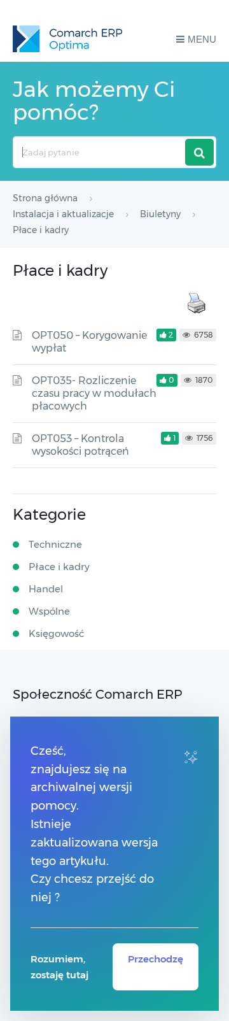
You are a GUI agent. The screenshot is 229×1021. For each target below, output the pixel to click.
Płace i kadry (59, 566)
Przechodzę (155, 959)
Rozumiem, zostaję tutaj (59, 967)
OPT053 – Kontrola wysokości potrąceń (80, 444)
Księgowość (56, 633)
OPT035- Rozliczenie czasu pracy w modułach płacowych (94, 393)
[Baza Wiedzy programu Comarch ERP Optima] (67, 38)
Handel (46, 589)
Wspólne (49, 611)
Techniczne (55, 544)
